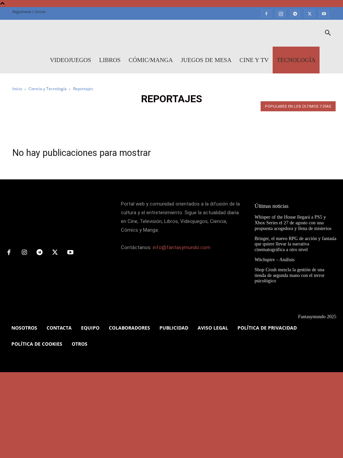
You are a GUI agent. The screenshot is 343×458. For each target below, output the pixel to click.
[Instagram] (281, 13)
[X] (309, 13)
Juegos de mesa (206, 60)
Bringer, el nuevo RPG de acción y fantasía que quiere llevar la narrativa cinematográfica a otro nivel (295, 244)
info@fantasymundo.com (181, 247)
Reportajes (161, 113)
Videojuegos (70, 60)
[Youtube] (324, 13)
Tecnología (296, 60)
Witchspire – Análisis (274, 259)
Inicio (17, 89)
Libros (110, 60)
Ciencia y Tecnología (47, 89)
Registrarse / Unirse (29, 11)
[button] (328, 34)
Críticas (134, 113)
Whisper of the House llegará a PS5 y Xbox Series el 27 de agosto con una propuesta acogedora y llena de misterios (293, 223)
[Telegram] (295, 13)
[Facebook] (266, 13)
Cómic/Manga (151, 60)
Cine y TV (254, 60)
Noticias (109, 113)
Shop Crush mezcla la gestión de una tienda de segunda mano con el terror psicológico (290, 275)
